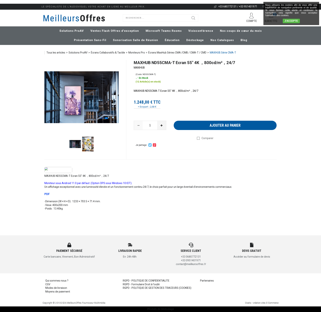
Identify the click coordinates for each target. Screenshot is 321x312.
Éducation (172, 40)
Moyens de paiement (57, 291)
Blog (244, 40)
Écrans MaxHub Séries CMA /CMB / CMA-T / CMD (177, 52)
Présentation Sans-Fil (90, 40)
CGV (47, 284)
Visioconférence (200, 30)
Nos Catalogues (222, 40)
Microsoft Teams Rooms (164, 30)
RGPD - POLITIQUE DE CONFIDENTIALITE (146, 280)
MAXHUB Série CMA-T (223, 52)
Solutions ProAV (71, 30)
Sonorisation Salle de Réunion (135, 40)
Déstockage (195, 40)
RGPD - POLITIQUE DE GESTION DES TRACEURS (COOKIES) (157, 287)
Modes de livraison (56, 287)
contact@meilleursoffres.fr (191, 264)
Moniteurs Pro (136, 52)
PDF (47, 194)
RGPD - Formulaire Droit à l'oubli (141, 284)
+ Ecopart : (143, 106)
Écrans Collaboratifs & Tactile (108, 52)
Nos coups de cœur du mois (241, 30)
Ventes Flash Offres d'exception (114, 30)
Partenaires (207, 280)
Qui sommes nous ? (56, 280)
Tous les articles (55, 52)
